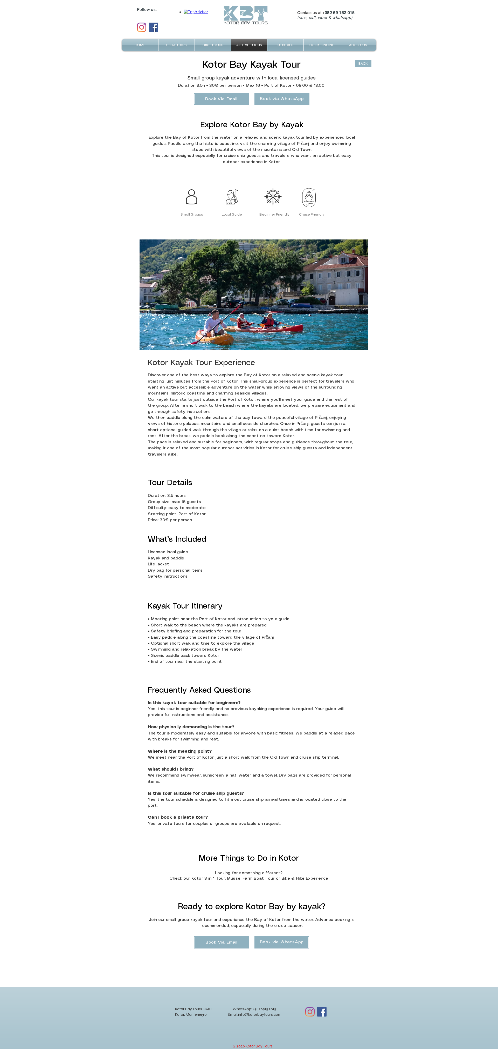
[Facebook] (153, 27)
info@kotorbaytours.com (259, 1014)
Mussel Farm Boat (245, 878)
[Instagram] (141, 27)
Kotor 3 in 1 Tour (208, 878)
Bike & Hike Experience (304, 878)
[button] (358, 45)
